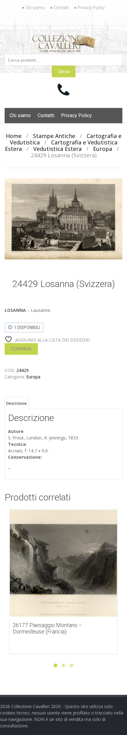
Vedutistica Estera (57, 148)
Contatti (61, 7)
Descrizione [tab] (16, 403)
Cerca (63, 71)
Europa (102, 148)
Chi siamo (35, 7)
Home (14, 136)
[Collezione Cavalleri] (63, 42)
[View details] (63, 563)
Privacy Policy (91, 7)
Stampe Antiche (54, 136)
